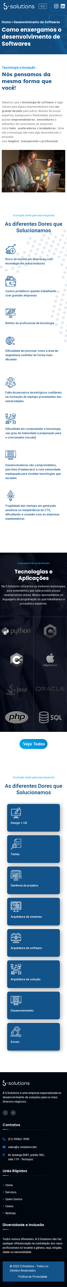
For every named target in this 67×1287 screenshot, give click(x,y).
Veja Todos (34, 743)
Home (9, 1185)
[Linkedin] (62, 6)
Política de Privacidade (32, 1276)
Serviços (10, 1192)
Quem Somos (13, 1199)
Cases (9, 1206)
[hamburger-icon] (43, 6)
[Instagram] (56, 6)
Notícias (10, 1213)
